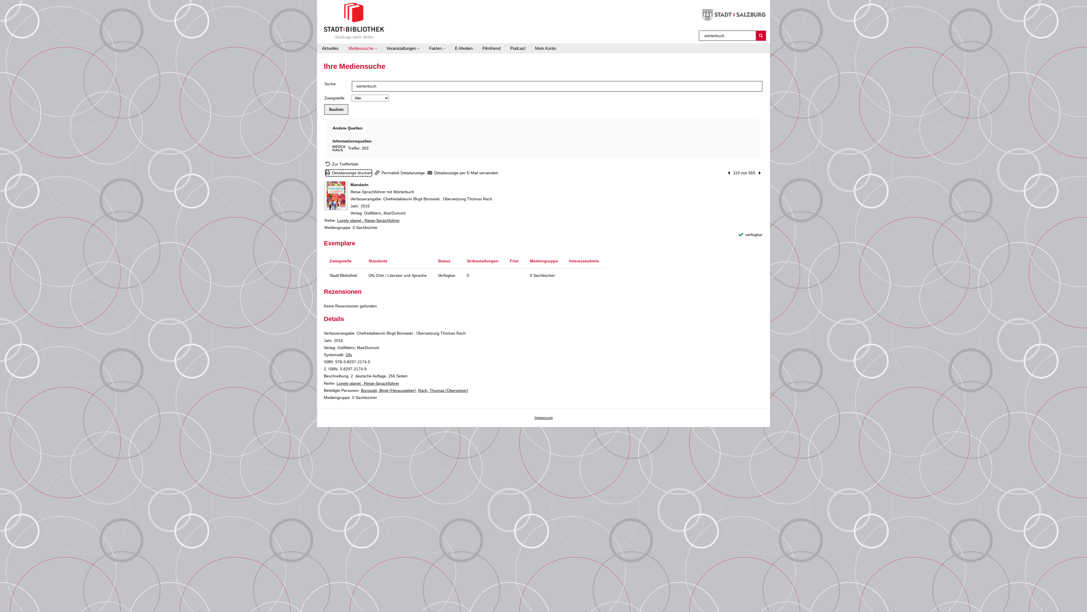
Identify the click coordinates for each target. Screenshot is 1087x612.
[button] (362, 48)
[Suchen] (761, 36)
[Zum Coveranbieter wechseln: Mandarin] (336, 195)
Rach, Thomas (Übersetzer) (443, 390)
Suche (330, 84)
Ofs (349, 354)
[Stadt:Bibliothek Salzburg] (354, 20)
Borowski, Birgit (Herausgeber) (388, 390)
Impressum (543, 418)
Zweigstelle (334, 98)
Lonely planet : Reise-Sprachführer (368, 220)
